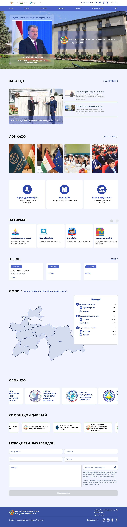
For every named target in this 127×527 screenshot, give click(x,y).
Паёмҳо (49, 18)
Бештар (114, 259)
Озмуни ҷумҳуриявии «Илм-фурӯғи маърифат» (84, 395)
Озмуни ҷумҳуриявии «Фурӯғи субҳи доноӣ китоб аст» (10, 396)
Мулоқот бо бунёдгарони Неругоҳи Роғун (89, 106)
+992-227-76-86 (99, 515)
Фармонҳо (34, 18)
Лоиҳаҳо (78, 8)
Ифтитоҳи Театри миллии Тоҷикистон (34, 120)
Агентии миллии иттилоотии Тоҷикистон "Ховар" (67, 427)
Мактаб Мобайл (46, 238)
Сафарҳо (42, 18)
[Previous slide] (117, 220)
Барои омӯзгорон (102, 197)
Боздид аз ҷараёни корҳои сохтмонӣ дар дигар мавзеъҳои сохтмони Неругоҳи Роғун (90, 92)
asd (86, 467)
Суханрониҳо (24, 18)
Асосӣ (11, 8)
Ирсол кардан (63, 493)
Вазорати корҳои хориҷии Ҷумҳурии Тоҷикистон (36, 427)
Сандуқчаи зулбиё (104, 238)
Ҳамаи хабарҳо (110, 81)
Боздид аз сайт (92, 520)
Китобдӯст (72, 238)
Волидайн (64, 197)
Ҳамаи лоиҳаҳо (110, 136)
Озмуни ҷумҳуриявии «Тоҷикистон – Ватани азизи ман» (47, 396)
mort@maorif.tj (99, 512)
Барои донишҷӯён (27, 197)
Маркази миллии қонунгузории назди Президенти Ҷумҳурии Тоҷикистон (97, 427)
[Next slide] (111, 220)
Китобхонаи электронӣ (21, 238)
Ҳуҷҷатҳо (61, 8)
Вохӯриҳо (15, 18)
